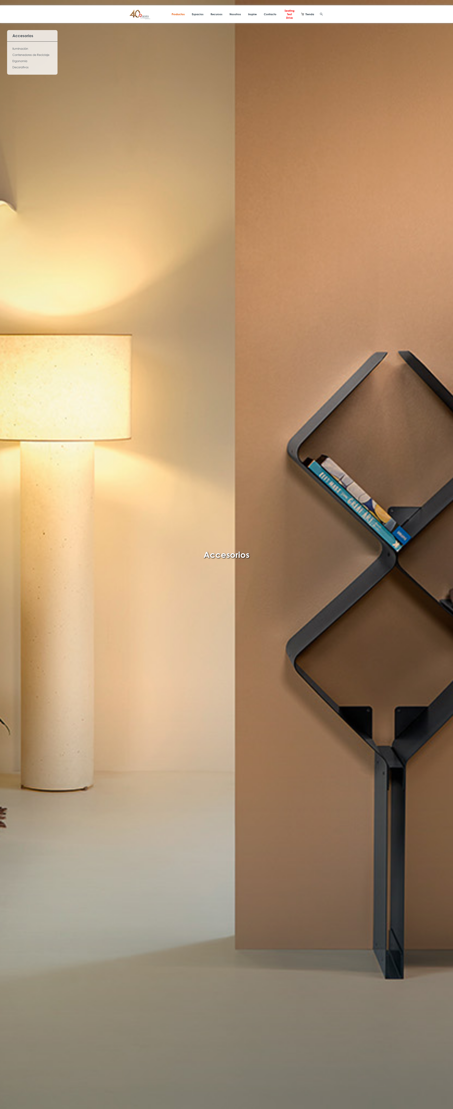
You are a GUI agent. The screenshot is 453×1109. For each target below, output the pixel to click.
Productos (178, 14)
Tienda (309, 14)
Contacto (270, 14)
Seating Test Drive (289, 14)
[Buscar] (321, 14)
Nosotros (235, 14)
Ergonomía (19, 61)
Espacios (197, 14)
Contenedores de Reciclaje (30, 55)
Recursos (216, 14)
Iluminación (20, 48)
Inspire (252, 14)
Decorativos (20, 67)
